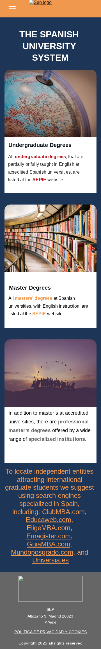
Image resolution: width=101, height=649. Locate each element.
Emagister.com (48, 536)
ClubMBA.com (63, 512)
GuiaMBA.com (48, 544)
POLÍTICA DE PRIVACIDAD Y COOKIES (50, 632)
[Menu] (12, 8)
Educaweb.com (48, 519)
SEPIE (39, 179)
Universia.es (50, 560)
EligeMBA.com (48, 528)
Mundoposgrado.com (42, 552)
